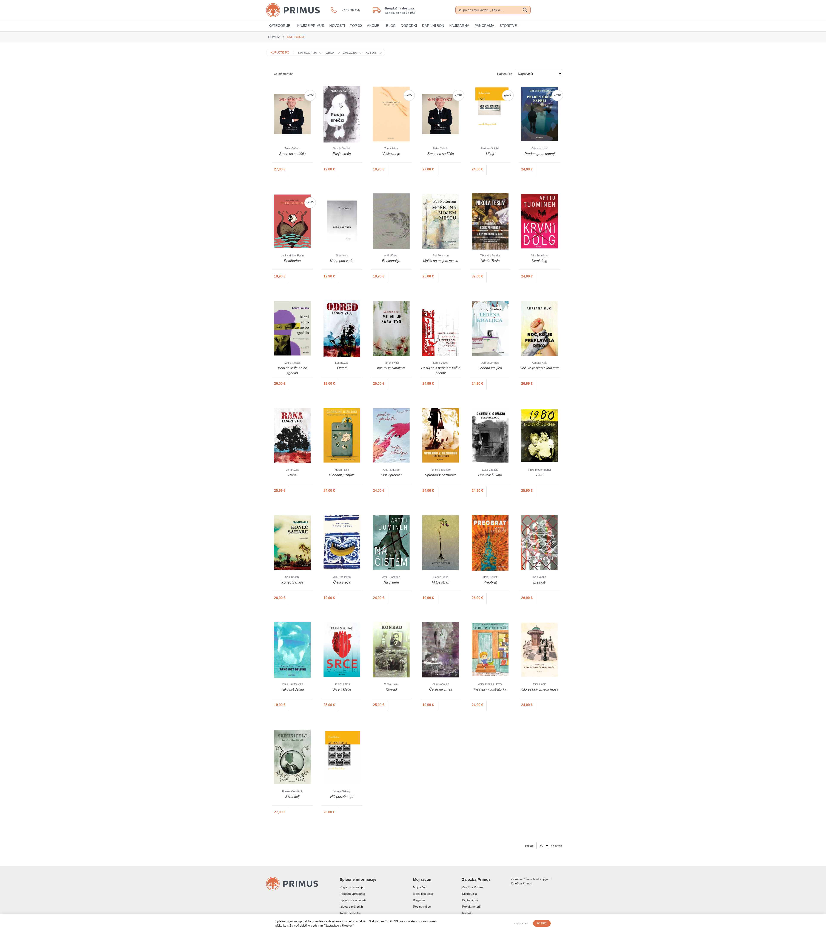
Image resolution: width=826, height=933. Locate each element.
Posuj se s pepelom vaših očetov (440, 370)
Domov (274, 37)
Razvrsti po (504, 73)
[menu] (413, 25)
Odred (342, 368)
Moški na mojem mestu (440, 261)
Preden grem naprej (539, 154)
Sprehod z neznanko (440, 475)
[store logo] (298, 10)
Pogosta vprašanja (352, 893)
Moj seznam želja (537, 10)
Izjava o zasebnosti (353, 900)
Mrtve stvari (440, 582)
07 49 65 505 (351, 9)
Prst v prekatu (391, 475)
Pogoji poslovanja (352, 887)
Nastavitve (520, 923)
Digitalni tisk (470, 900)
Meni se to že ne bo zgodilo (292, 370)
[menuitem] (280, 25)
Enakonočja (391, 261)
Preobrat (490, 582)
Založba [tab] (350, 52)
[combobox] (493, 10)
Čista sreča (341, 582)
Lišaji (490, 154)
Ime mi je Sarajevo (391, 368)
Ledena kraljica (490, 368)
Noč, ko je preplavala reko (539, 368)
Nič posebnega (341, 796)
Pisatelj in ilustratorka (490, 689)
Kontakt (467, 913)
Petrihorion (292, 261)
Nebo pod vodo (341, 261)
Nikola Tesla (490, 261)
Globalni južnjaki (341, 475)
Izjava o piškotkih (351, 906)
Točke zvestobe (350, 913)
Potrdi (541, 923)
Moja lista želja (423, 893)
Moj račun (420, 887)
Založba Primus (472, 887)
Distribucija (469, 893)
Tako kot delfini (292, 689)
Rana (292, 475)
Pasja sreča (342, 154)
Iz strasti (539, 582)
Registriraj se (422, 906)
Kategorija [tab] (307, 52)
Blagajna (419, 900)
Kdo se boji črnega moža (539, 689)
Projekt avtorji (471, 906)
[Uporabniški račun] (547, 10)
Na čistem (391, 582)
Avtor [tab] (371, 52)
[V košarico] (298, 169)
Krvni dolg (539, 261)
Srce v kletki (342, 689)
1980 (539, 475)
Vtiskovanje (391, 154)
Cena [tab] (330, 52)
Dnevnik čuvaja (490, 475)
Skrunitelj (292, 796)
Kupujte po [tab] (280, 52)
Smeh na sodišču (292, 154)
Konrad (391, 689)
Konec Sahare (292, 582)
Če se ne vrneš (440, 689)
